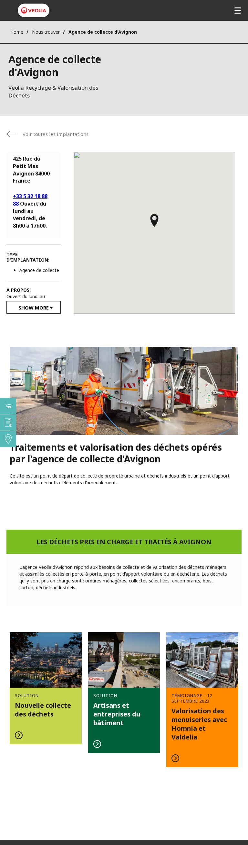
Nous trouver (46, 32)
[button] (154, 223)
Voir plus (46, 688)
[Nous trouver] (8, 439)
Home (16, 32)
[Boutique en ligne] (8, 406)
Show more (33, 307)
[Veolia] (33, 10)
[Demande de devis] (8, 422)
